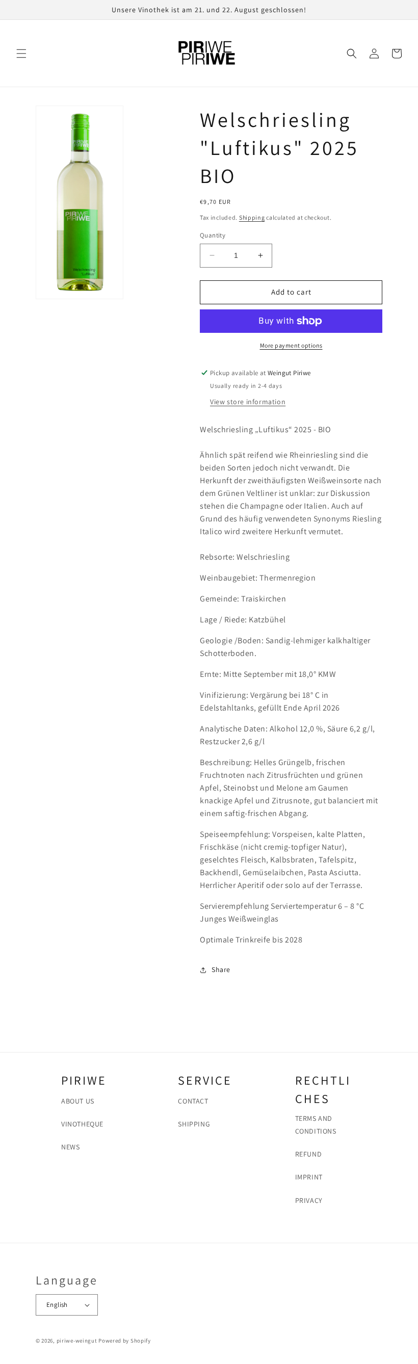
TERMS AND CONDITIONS (315, 1125)
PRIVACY (309, 1200)
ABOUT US (77, 1101)
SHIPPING (194, 1124)
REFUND (308, 1154)
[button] (21, 53)
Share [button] (221, 969)
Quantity (212, 235)
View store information (247, 401)
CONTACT (193, 1101)
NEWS (70, 1146)
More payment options (291, 345)
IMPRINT (309, 1177)
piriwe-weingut (77, 1340)
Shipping (252, 217)
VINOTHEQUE (82, 1124)
